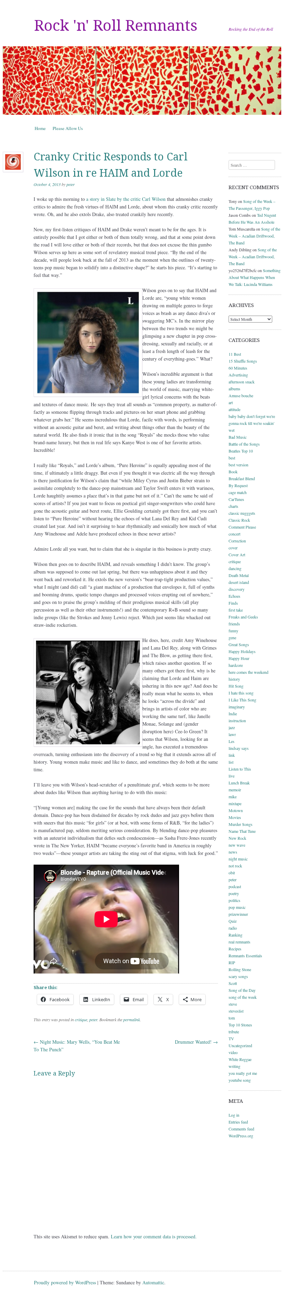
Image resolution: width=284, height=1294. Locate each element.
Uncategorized (240, 1045)
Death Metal (239, 575)
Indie (233, 713)
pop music (237, 907)
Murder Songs (240, 824)
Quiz (233, 921)
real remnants (239, 941)
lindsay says (239, 748)
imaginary (237, 706)
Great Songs (239, 644)
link (232, 755)
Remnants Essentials (245, 955)
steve (233, 1004)
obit (232, 872)
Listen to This (240, 769)
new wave (237, 845)
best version (238, 464)
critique (81, 1019)
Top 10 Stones (240, 1024)
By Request (238, 485)
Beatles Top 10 (241, 451)
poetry (234, 893)
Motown (236, 810)
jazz (232, 727)
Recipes (235, 948)
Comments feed (241, 1129)
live (231, 776)
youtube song (240, 1080)
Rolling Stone (240, 969)
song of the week (243, 997)
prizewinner (238, 914)
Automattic (153, 1282)
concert (234, 534)
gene (232, 637)
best (232, 457)
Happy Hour (239, 658)
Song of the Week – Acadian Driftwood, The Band (254, 235)
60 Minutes (238, 368)
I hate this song (241, 693)
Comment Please (242, 527)
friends (234, 623)
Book (233, 471)
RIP (232, 962)
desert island (239, 582)
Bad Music (238, 437)
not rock (235, 865)
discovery (237, 589)
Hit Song (236, 686)
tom (232, 1018)
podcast (235, 886)
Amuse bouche (241, 395)
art (231, 402)
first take (236, 610)
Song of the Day (242, 990)
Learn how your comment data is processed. (154, 1236)
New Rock (237, 838)
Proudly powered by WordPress (65, 1282)
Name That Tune (242, 831)
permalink (131, 1019)
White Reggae (240, 1059)
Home (40, 128)
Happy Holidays (242, 651)
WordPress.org (241, 1135)
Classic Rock (239, 520)
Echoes (234, 596)
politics (234, 900)
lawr (232, 734)
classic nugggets (242, 513)
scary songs (238, 976)
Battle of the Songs (244, 444)
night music (238, 859)
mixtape (235, 803)
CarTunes (236, 499)
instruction (237, 720)
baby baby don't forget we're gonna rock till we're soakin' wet (252, 423)
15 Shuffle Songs (243, 361)
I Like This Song (242, 699)
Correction (237, 540)
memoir (235, 789)
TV (231, 1038)
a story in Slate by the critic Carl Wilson (126, 199)
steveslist (236, 1011)
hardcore (236, 665)
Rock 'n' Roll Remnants (115, 26)
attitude (234, 409)
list (231, 762)
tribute (234, 1031)
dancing (235, 568)
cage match (238, 492)
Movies (235, 817)
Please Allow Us (68, 128)
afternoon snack (242, 381)
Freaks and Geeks (243, 617)
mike (233, 796)
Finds (233, 603)
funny (233, 630)
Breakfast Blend (242, 478)
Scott (233, 983)
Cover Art (237, 554)
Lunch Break (239, 782)
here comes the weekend (248, 672)
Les (231, 741)
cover (233, 547)
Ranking (235, 935)
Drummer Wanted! (196, 1042)
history (234, 679)
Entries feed (238, 1122)
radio (233, 928)
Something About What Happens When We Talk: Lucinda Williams (255, 277)
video (233, 1052)
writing (234, 1066)
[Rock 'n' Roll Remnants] (142, 80)
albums (234, 388)
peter (70, 184)
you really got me (243, 1073)
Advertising (238, 375)
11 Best (235, 354)
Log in (234, 1115)
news (233, 852)
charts (233, 506)
